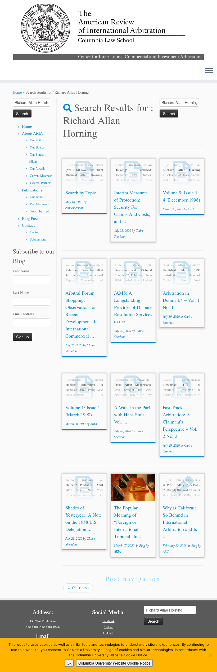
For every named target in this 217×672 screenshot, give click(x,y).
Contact (28, 225)
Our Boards (37, 147)
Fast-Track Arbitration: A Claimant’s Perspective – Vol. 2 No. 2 (180, 421)
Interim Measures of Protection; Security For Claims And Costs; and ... (132, 206)
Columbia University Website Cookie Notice (114, 663)
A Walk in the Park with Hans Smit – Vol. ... (132, 414)
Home (17, 92)
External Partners (40, 183)
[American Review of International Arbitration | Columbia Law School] (108, 31)
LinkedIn (108, 633)
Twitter (108, 627)
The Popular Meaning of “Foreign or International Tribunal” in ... (128, 521)
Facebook (109, 621)
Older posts (78, 588)
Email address (23, 314)
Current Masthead (41, 176)
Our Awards (37, 169)
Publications (32, 190)
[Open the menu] (209, 71)
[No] (210, 655)
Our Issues (37, 197)
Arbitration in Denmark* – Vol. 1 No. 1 (181, 300)
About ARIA (32, 133)
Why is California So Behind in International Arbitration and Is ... (180, 521)
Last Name (21, 293)
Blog (142, 546)
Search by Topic (40, 211)
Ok (69, 663)
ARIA (191, 209)
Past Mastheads (39, 204)
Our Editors (37, 140)
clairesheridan (74, 208)
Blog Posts (30, 218)
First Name (21, 271)
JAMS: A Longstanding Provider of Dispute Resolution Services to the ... (133, 307)
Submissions (38, 239)
